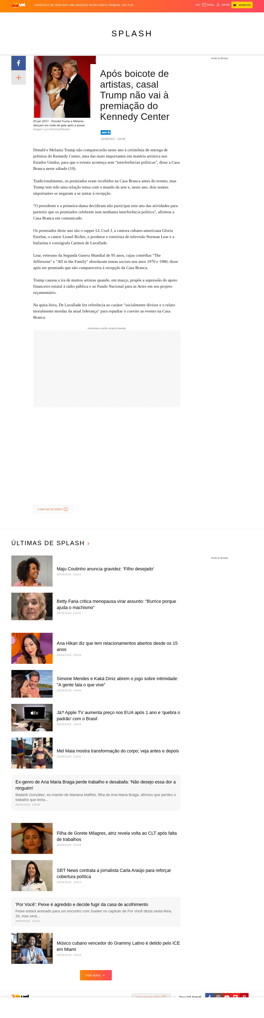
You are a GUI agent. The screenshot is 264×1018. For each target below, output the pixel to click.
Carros (85, 16)
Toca (229, 16)
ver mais (93, 975)
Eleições (44, 16)
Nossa (206, 16)
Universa (149, 16)
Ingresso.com (44, 5)
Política (72, 16)
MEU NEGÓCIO (79, 5)
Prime (221, 16)
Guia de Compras (247, 16)
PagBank (114, 5)
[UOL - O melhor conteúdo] (18, 5)
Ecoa (180, 16)
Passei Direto (98, 5)
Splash (136, 16)
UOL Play (128, 5)
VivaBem (163, 16)
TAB (213, 16)
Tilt (173, 16)
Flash (32, 16)
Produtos (19, 16)
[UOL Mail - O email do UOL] (208, 5)
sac (197, 5)
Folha (112, 16)
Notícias (59, 16)
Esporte (123, 16)
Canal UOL (192, 16)
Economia (99, 16)
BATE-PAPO (62, 5)
